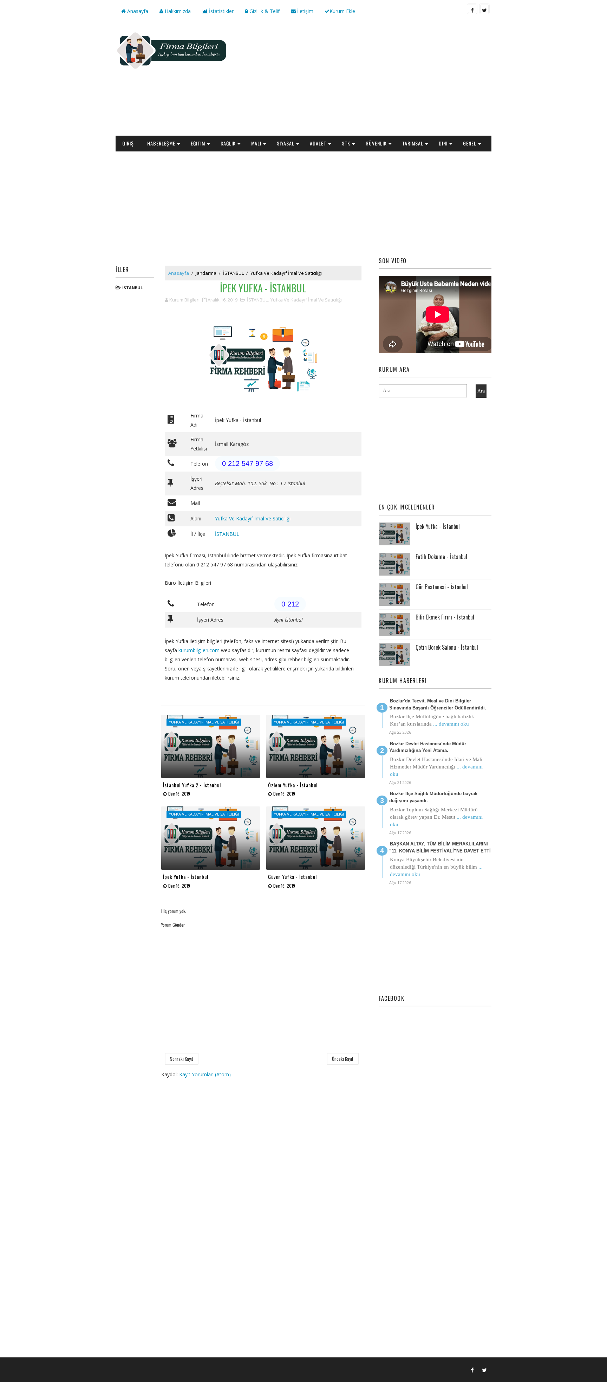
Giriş (128, 143)
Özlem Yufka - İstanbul (293, 785)
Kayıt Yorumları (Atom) (205, 1074)
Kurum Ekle (342, 11)
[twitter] (484, 9)
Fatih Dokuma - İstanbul (441, 556)
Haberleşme (161, 143)
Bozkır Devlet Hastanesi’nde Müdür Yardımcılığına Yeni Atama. (427, 747)
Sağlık (228, 143)
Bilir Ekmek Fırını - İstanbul (445, 617)
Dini (443, 143)
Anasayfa (137, 11)
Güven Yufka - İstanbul (292, 876)
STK (346, 143)
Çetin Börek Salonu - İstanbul (447, 647)
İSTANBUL (132, 287)
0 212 (290, 604)
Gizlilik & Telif (264, 11)
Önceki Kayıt (342, 1058)
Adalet (318, 143)
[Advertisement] (363, 79)
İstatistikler (221, 11)
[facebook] (472, 9)
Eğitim (198, 143)
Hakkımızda (177, 11)
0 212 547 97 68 (247, 463)
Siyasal (285, 143)
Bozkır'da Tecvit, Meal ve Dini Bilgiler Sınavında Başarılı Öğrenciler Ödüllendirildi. (437, 704)
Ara (481, 391)
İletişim (304, 11)
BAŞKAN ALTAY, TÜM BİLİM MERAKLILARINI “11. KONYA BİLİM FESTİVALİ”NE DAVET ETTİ (440, 847)
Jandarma (206, 273)
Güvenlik (376, 143)
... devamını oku (451, 724)
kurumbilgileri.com (199, 650)
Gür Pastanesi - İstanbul (442, 587)
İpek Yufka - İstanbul (185, 876)
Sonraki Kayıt (181, 1058)
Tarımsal (412, 143)
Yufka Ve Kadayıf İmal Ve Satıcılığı (286, 273)
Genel (469, 143)
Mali (256, 143)
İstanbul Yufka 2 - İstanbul (192, 785)
